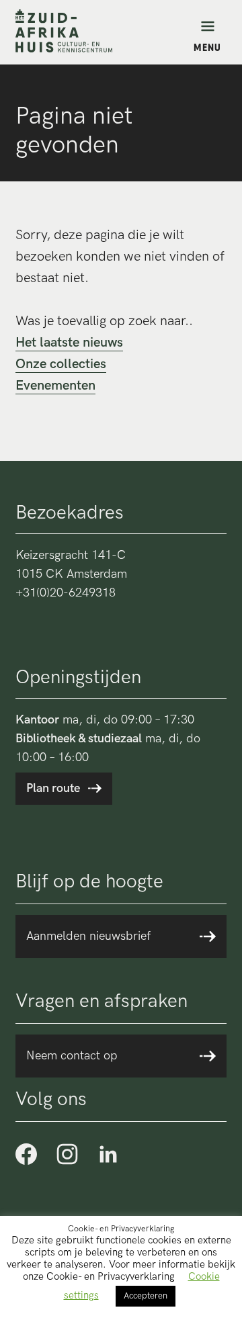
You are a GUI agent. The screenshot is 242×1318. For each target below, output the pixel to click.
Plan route (53, 788)
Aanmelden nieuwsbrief (88, 936)
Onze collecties (60, 364)
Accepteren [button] (145, 1295)
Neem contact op (72, 1056)
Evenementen (55, 386)
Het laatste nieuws (69, 343)
